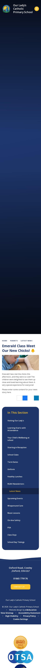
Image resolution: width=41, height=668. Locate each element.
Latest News (26, 341)
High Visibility (11, 616)
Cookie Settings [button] (20, 619)
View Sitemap (7, 613)
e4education (31, 610)
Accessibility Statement (29, 613)
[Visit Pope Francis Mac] (20, 631)
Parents (14, 341)
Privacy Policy (29, 616)
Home (4, 341)
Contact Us (19, 587)
